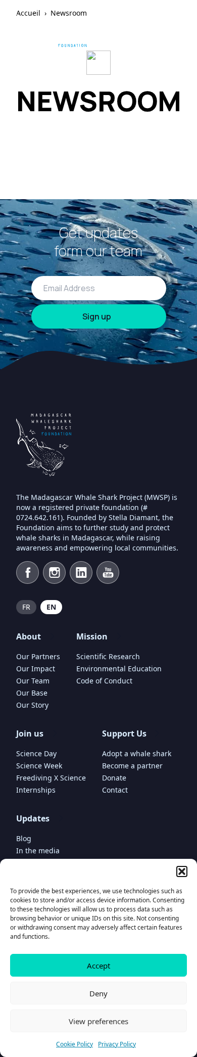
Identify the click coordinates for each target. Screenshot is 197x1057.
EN (51, 607)
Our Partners (38, 656)
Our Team (33, 680)
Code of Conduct (104, 680)
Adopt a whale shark (136, 753)
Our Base (31, 693)
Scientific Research (108, 656)
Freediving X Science (51, 778)
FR (26, 607)
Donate (114, 778)
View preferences (98, 1021)
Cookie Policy (74, 1044)
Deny (98, 993)
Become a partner (132, 765)
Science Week (39, 765)
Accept (98, 965)
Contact (115, 790)
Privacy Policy (117, 1044)
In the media (38, 850)
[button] (182, 871)
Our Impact (35, 668)
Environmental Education (119, 668)
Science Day (36, 753)
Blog (23, 838)
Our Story (32, 705)
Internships (36, 790)
